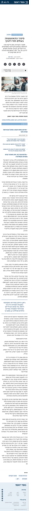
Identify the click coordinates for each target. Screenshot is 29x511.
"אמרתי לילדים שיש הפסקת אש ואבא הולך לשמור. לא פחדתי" (14, 145)
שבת (18, 495)
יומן (25, 495)
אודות (24, 504)
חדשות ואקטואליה (17, 35)
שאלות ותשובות (8, 502)
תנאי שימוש (16, 505)
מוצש (18, 494)
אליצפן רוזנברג (17, 57)
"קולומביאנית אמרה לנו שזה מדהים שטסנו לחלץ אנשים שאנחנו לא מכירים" (14, 150)
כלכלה (9, 35)
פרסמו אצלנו (16, 502)
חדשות (24, 492)
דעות (25, 494)
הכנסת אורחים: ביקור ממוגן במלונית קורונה (14, 120)
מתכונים (10, 494)
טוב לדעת (10, 495)
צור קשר (24, 502)
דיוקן (18, 492)
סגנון (11, 492)
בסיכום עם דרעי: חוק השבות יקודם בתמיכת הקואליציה (16, 155)
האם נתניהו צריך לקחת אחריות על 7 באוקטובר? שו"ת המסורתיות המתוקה (16, 140)
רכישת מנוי (23, 505)
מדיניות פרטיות (15, 504)
